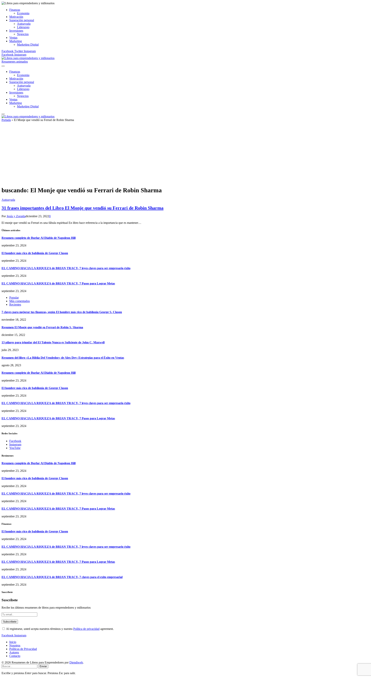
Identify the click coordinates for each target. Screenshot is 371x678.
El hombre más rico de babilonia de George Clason (35, 253)
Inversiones (16, 30)
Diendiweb (76, 662)
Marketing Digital (28, 44)
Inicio (12, 642)
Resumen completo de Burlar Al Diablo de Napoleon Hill (39, 237)
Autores (14, 652)
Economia (23, 13)
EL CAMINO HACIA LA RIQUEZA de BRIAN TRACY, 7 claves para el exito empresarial (62, 577)
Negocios (23, 34)
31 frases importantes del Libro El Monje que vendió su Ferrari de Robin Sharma (82, 207)
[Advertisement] (185, 156)
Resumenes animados (15, 61)
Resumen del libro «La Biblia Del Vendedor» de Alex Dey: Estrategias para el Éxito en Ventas (63, 357)
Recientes (15, 304)
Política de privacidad (86, 628)
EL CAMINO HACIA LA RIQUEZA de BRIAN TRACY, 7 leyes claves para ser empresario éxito (66, 268)
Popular (14, 297)
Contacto (14, 656)
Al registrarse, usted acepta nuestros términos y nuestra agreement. (59, 628)
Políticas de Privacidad (23, 649)
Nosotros (14, 645)
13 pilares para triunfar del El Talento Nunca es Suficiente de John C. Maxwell (53, 342)
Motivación (16, 16)
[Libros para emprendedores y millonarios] (28, 58)
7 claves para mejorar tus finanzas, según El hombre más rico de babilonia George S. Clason (62, 312)
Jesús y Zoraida (16, 216)
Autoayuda (24, 23)
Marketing (15, 41)
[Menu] (3, 66)
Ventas (13, 37)
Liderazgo (23, 27)
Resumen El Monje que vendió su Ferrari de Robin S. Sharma (42, 327)
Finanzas (14, 9)
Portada (6, 120)
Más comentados (19, 301)
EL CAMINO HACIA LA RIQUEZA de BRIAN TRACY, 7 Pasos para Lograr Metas (58, 283)
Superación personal (21, 20)
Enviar (43, 666)
